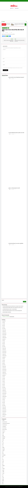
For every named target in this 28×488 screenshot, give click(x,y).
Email (4, 61)
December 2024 (4, 351)
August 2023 (3, 375)
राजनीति (3, 471)
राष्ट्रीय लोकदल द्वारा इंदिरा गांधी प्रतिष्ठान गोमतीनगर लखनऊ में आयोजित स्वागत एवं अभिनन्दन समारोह (12, 307)
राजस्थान (3, 473)
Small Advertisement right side (6, 423)
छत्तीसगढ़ (3, 447)
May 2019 (3, 384)
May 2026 (3, 325)
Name (4, 58)
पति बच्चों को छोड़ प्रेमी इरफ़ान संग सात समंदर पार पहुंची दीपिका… (16, 243)
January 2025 (4, 349)
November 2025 (4, 334)
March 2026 (3, 328)
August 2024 (3, 357)
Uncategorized (4, 426)
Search (3, 300)
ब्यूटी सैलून (3, 465)
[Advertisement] (14, 15)
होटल (2, 483)
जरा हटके (3, 450)
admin (3, 32)
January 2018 (4, 408)
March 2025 (3, 346)
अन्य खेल (3, 432)
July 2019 (3, 381)
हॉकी (2, 482)
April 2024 (3, 363)
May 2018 (3, 402)
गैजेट (2, 444)
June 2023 (3, 378)
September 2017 (4, 414)
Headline (3, 420)
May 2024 (3, 361)
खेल (2, 441)
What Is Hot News (4, 429)
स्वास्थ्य (3, 477)
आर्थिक (3, 435)
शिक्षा (2, 476)
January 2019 (4, 390)
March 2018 (3, 405)
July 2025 (3, 340)
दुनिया (3, 456)
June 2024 (3, 360)
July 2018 (3, 399)
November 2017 (4, 411)
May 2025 (3, 343)
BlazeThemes (20, 486)
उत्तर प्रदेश (3, 438)
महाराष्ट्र (3, 470)
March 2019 (3, 387)
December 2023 (4, 369)
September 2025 (4, 337)
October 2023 (4, 372)
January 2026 (4, 331)
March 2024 (3, 364)
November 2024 (4, 352)
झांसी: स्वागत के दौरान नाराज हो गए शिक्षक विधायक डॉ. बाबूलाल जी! (16, 77)
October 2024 (4, 354)
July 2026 (3, 322)
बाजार (3, 462)
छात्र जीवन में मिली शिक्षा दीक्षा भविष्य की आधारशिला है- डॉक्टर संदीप (16, 132)
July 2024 (3, 358)
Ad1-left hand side (12, 316)
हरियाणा (3, 479)
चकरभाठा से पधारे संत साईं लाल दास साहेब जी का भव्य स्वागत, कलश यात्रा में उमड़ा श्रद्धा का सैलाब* (12, 310)
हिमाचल (3, 480)
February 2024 (4, 366)
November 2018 (4, 393)
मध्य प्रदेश (3, 468)
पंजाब (2, 459)
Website (4, 64)
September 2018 (4, 396)
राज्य (2, 474)
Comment (4, 49)
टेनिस (3, 453)
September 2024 (4, 355)
